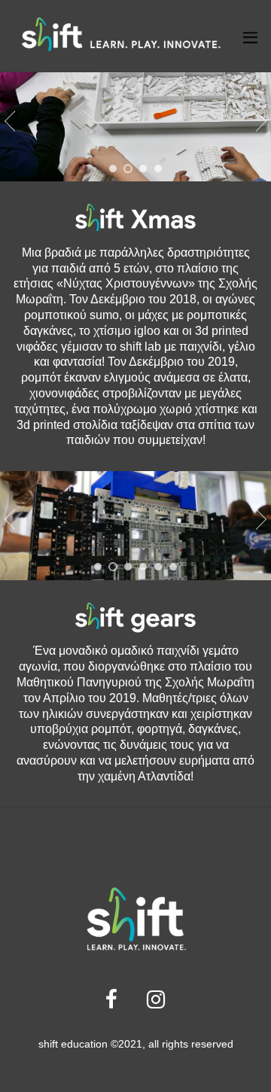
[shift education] (120, 50)
